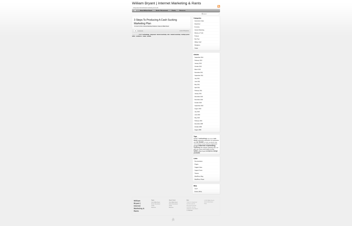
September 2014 (199, 57)
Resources (182, 10)
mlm (168, 34)
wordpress (139, 36)
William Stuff (198, 42)
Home (135, 10)
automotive (201, 140)
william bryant (202, 151)
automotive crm (208, 140)
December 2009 (199, 123)
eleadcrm (208, 143)
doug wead (153, 34)
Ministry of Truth (199, 33)
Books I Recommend (162, 10)
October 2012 (198, 66)
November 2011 (199, 72)
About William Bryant (146, 10)
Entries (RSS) (198, 191)
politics (214, 147)
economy (203, 143)
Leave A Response (184, 30)
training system (185, 34)
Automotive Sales (199, 21)
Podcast (197, 36)
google (196, 146)
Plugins (196, 164)
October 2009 (198, 127)
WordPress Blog (199, 176)
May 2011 (197, 84)
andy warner (210, 138)
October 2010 (198, 102)
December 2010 (199, 96)
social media (205, 149)
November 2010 (199, 99)
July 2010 (197, 111)
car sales (206, 142)
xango (144, 36)
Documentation (198, 161)
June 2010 (197, 114)
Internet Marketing (148, 26)
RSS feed (190, 210)
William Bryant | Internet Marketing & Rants (166, 3)
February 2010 (198, 120)
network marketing (175, 34)
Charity (174, 10)
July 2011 (197, 78)
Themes (197, 173)
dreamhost (198, 143)
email (211, 143)
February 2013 (198, 60)
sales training (199, 149)
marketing (197, 147)
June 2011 (197, 81)
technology (211, 149)
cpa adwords (211, 142)
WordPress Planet (199, 179)
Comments (140, 31)
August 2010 (198, 108)
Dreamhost (197, 24)
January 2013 (198, 63)
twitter (133, 36)
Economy (197, 27)
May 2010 (197, 117)
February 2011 (198, 90)
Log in (196, 188)
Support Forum (198, 170)
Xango (159, 26)
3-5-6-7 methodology (144, 34)
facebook (215, 143)
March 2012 (198, 69)
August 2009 (198, 130)
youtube (149, 36)
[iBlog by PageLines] (173, 220)
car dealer (200, 142)
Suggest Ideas (198, 167)
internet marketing (161, 34)
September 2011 (199, 75)
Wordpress (154, 26)
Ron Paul (197, 39)
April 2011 (197, 87)
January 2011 (198, 93)
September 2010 (199, 105)
